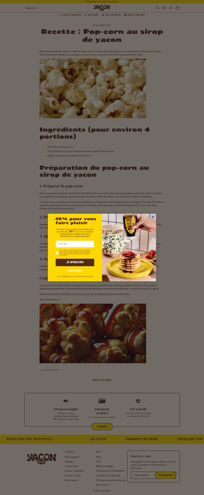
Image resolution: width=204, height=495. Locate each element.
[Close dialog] (153, 217)
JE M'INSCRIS (75, 262)
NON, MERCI (75, 271)
